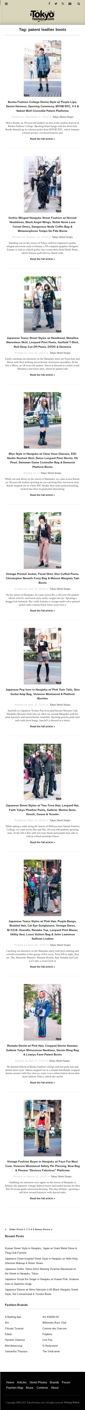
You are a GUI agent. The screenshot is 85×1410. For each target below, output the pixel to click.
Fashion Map (14, 1387)
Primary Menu (13, 1378)
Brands (54, 1382)
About (55, 1387)
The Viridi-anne (51, 1351)
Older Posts (15, 1229)
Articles (22, 1382)
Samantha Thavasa (16, 1351)
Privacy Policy (71, 1402)
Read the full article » (42, 139)
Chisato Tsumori (14, 1328)
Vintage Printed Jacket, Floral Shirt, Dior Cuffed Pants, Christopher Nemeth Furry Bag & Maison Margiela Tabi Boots (42, 578)
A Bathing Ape (13, 1316)
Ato (7, 1322)
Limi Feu (47, 1339)
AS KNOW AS (50, 1316)
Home (10, 1382)
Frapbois (47, 1334)
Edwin (8, 1334)
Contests (42, 1387)
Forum (66, 1382)
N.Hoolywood (50, 1345)
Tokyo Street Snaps (63, 117)
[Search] (78, 3)
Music (30, 1387)
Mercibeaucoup (13, 1345)
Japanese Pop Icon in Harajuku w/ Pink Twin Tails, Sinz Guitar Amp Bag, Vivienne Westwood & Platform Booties (43, 694)
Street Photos (38, 1382)
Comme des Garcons (54, 1328)
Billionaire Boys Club (54, 1322)
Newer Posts (43, 1229)
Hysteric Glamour (15, 1339)
